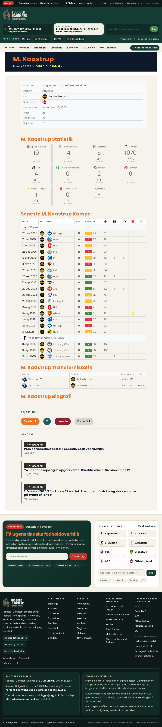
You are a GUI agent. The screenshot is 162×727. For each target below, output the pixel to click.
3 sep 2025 (29, 344)
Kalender (82, 618)
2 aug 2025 (29, 319)
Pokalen (52, 623)
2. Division (103, 3)
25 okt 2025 (29, 251)
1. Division (56, 47)
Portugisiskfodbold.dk (146, 651)
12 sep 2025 (29, 282)
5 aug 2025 (29, 356)
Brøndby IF (43, 38)
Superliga (40, 47)
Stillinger (81, 613)
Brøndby (133, 580)
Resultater (82, 608)
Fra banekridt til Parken (114, 608)
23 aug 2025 (29, 294)
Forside (9, 47)
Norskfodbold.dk (143, 646)
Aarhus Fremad (58, 96)
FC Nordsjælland (144, 626)
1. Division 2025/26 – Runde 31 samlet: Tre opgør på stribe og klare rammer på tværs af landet (80, 493)
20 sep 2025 (29, 276)
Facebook (142, 38)
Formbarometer (115, 619)
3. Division (118, 3)
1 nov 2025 (28, 245)
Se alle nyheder (147, 525)
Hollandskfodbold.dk (146, 641)
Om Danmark (108, 47)
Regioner (82, 628)
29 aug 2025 (29, 288)
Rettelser (70, 722)
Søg (154, 29)
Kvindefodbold (56, 633)
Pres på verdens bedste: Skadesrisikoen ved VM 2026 (64, 449)
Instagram (154, 38)
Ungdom (53, 638)
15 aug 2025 (29, 307)
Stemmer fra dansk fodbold (117, 640)
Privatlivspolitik (152, 3)
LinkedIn (62, 421)
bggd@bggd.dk (50, 695)
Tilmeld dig (78, 556)
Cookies (24, 722)
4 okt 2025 (28, 264)
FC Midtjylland (77, 38)
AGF (60, 38)
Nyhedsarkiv (133, 3)
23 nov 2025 (29, 233)
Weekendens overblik (146, 47)
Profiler (110, 624)
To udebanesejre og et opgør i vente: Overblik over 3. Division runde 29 (77, 470)
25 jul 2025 (28, 325)
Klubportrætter (114, 634)
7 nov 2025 (29, 239)
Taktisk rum (112, 629)
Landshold (119, 580)
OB (136, 630)
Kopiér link (84, 421)
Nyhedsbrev (126, 38)
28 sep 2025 (29, 270)
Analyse (81, 623)
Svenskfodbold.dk (144, 656)
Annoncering (37, 722)
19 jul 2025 (28, 331)
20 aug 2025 (29, 301)
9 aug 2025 (29, 313)
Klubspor (81, 633)
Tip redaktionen (55, 722)
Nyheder (24, 47)
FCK (28, 38)
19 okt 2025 (29, 258)
